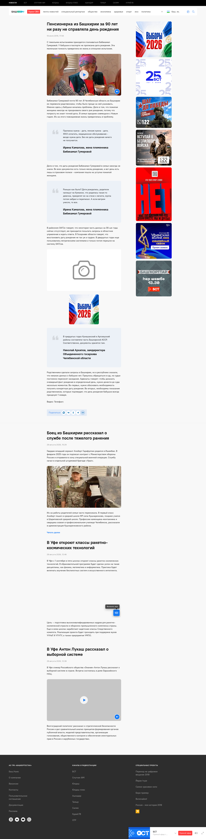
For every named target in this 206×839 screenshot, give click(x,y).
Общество (92, 11)
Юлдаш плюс (72, 3)
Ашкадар (89, 3)
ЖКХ (136, 11)
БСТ (25, 3)
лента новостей (50, 11)
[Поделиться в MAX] (64, 413)
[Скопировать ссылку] (83, 413)
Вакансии (13, 783)
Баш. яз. (176, 11)
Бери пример (142, 793)
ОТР (74, 820)
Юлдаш (55, 3)
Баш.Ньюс (14, 771)
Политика (146, 11)
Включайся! (141, 799)
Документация (16, 805)
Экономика (105, 11)
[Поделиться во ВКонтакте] (68, 413)
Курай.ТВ (129, 3)
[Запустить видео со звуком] (84, 75)
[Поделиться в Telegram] (78, 413)
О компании (15, 777)
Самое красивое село (146, 786)
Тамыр (103, 3)
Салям (116, 3)
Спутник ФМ (39, 3)
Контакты (13, 789)
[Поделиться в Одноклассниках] (73, 413)
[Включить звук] (116, 613)
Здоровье (118, 11)
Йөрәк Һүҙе (141, 780)
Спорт (129, 11)
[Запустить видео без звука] (117, 91)
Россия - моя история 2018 (149, 805)
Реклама (13, 811)
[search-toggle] (193, 11)
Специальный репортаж (73, 11)
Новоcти (13, 3)
